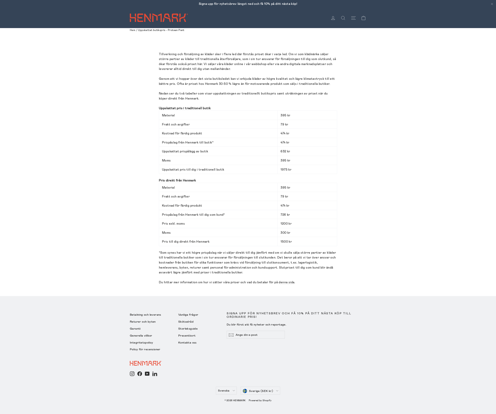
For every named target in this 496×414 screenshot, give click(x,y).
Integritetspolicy (141, 342)
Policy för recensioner (145, 349)
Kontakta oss (187, 342)
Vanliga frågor (188, 314)
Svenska (224, 390)
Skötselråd (186, 321)
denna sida (286, 282)
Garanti (135, 328)
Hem (132, 30)
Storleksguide (188, 328)
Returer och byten (143, 321)
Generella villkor (141, 335)
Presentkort (186, 335)
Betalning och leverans (145, 314)
